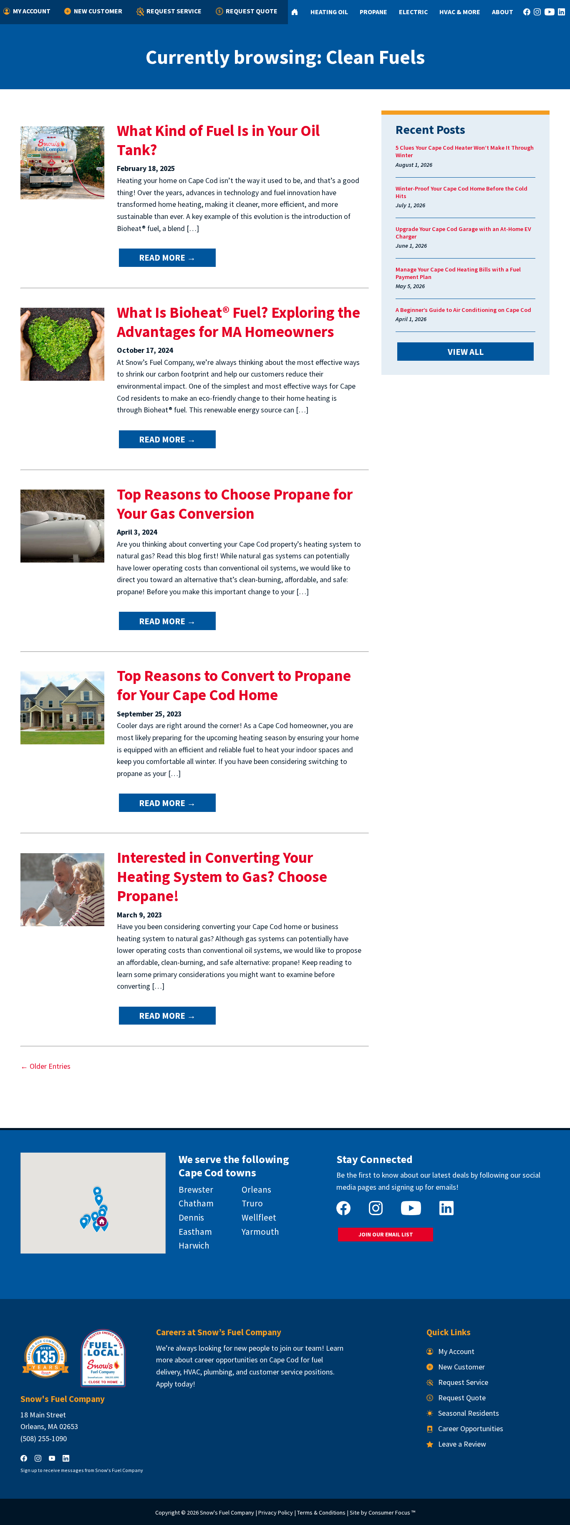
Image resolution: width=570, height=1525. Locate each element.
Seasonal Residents (468, 1413)
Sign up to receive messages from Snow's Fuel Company (81, 1470)
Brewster (196, 1189)
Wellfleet (259, 1217)
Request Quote (251, 11)
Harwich (194, 1245)
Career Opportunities (470, 1428)
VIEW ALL (466, 351)
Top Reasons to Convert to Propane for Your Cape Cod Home (234, 685)
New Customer (98, 11)
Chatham (196, 1203)
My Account (31, 11)
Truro (252, 1203)
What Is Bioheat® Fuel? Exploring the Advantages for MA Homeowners (238, 322)
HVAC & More (459, 12)
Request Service (174, 11)
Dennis (191, 1217)
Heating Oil (329, 12)
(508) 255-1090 (43, 1438)
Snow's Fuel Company (227, 1512)
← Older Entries (45, 1066)
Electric (413, 12)
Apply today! (175, 1384)
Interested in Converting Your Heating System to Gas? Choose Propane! (222, 876)
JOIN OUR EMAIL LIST (385, 1234)
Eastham (195, 1231)
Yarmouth (260, 1231)
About (502, 12)
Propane (373, 12)
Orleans (256, 1189)
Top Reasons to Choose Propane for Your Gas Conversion (235, 504)
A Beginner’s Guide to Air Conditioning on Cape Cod (463, 310)
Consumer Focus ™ (391, 1512)
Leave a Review (462, 1444)
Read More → (167, 257)
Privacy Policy (275, 1512)
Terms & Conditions (321, 1512)
